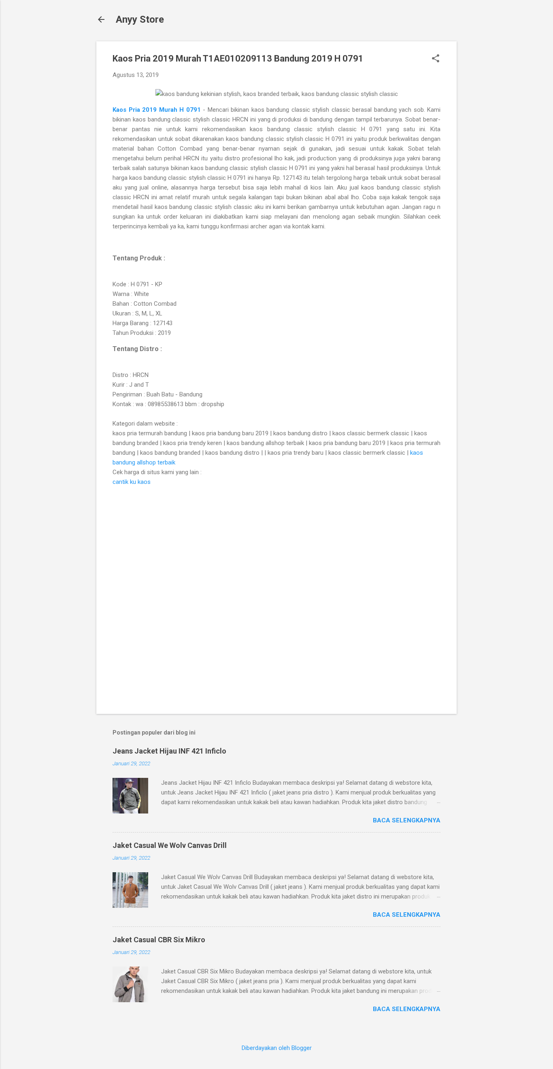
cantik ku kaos (132, 482)
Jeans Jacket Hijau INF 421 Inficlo (169, 751)
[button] (435, 59)
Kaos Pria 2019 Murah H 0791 (158, 109)
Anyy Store (140, 19)
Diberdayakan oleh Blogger (277, 1048)
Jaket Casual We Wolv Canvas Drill (170, 845)
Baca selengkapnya (406, 820)
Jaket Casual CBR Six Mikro (159, 939)
